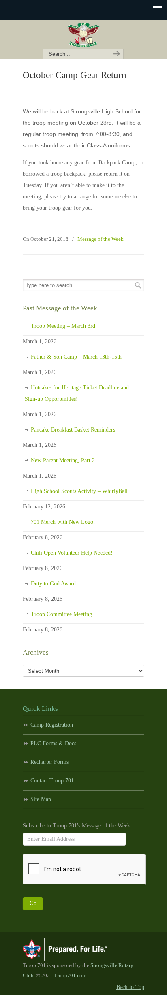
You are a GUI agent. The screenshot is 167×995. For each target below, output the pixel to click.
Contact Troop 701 (52, 781)
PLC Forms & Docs (53, 743)
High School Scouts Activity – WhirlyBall (79, 491)
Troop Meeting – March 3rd (63, 326)
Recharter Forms (49, 762)
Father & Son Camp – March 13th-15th (76, 357)
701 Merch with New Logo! (63, 522)
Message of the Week (100, 239)
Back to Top (130, 987)
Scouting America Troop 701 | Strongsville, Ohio (83, 35)
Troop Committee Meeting (61, 614)
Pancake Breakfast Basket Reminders (73, 430)
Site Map (40, 799)
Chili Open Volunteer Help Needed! (72, 553)
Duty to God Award (53, 583)
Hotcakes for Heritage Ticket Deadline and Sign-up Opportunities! (77, 393)
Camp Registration (51, 725)
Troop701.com (70, 975)
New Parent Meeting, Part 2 (63, 460)
